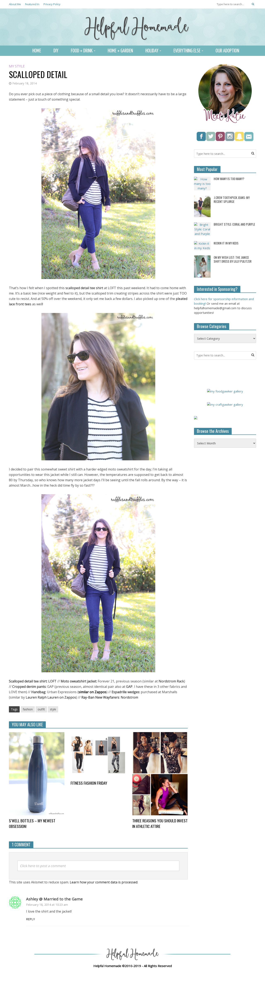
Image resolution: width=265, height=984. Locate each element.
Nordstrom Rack (171, 681)
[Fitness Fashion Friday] (98, 754)
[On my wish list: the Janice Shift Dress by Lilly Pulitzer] (202, 266)
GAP (129, 686)
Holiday (151, 50)
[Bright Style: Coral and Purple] (202, 229)
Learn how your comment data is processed (103, 882)
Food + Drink (82, 50)
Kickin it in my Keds (226, 243)
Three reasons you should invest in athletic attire (160, 823)
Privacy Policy (51, 4)
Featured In (32, 4)
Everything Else (186, 50)
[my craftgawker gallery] (225, 404)
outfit (41, 709)
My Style (17, 66)
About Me (15, 4)
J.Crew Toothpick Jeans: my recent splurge (232, 199)
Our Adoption (227, 50)
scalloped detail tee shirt (84, 288)
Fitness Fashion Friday (89, 783)
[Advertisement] (225, 518)
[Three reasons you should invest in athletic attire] (160, 773)
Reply (30, 919)
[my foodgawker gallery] (225, 391)
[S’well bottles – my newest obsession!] (36, 773)
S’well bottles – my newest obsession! (32, 823)
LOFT (52, 681)
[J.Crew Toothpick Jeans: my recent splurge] (202, 206)
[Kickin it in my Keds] (202, 245)
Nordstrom (129, 697)
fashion (28, 709)
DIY (55, 50)
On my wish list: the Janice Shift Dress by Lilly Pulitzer (233, 259)
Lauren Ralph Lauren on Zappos (51, 697)
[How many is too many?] (202, 183)
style (53, 709)
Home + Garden (120, 50)
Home (36, 50)
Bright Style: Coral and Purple (234, 224)
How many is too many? (229, 179)
